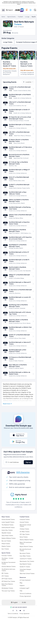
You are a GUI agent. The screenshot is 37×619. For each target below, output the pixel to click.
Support (22, 585)
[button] (30, 10)
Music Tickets (6, 517)
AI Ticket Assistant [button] (25, 580)
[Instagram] (24, 611)
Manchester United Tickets (25, 525)
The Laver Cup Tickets (8, 591)
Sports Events (11, 16)
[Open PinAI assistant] (27, 10)
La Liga (27, 16)
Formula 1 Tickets (7, 555)
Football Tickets (24, 517)
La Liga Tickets (7, 42)
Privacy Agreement (25, 596)
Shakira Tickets (6, 546)
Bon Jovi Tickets (6, 541)
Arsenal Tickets (24, 522)
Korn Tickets (5, 549)
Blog (21, 583)
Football (20, 16)
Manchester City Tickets (27, 561)
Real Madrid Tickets (25, 564)
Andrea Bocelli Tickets (8, 527)
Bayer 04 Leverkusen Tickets (26, 543)
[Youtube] (20, 611)
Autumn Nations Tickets (9, 566)
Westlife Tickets (6, 533)
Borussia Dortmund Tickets (25, 549)
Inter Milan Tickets (25, 556)
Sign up (28, 462)
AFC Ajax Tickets (24, 534)
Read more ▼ (7, 404)
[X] (17, 610)
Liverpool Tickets (25, 519)
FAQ (21, 591)
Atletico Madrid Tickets (26, 540)
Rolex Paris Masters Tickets (7, 584)
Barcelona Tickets (25, 553)
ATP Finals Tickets (7, 579)
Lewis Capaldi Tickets (8, 522)
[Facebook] (13, 611)
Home (3, 16)
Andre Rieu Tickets (7, 530)
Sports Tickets (6, 553)
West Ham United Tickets (27, 573)
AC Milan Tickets (24, 531)
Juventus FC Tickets (25, 558)
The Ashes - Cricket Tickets (7, 559)
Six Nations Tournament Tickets (8, 563)
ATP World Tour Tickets (8, 581)
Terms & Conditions (25, 593)
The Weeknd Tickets (7, 525)
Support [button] (10, 10)
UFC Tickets (5, 576)
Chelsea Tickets (24, 529)
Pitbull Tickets (6, 543)
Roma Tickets (24, 537)
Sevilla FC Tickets (25, 567)
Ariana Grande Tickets (8, 519)
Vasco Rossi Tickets (7, 535)
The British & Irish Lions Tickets (8, 569)
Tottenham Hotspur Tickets (25, 570)
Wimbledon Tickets (7, 588)
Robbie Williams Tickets (9, 538)
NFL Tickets (5, 573)
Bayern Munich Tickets (26, 546)
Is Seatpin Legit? (24, 588)
